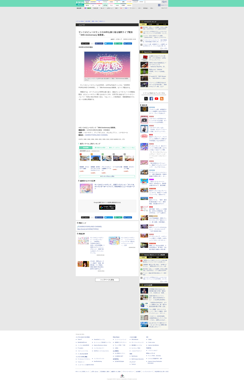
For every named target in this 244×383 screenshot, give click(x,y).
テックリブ (132, 362)
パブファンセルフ (152, 350)
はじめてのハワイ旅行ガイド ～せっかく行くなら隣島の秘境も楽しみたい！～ (158, 324)
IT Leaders (80, 348)
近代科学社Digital (119, 361)
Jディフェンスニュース (138, 342)
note (119, 43)
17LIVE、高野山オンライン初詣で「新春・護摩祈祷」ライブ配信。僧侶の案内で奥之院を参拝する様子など (97, 265)
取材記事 (96, 8)
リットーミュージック (120, 339)
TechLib (134, 364)
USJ (139, 8)
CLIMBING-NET (119, 356)
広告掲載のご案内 (104, 371)
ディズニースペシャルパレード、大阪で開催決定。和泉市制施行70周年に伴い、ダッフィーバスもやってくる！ (155, 41)
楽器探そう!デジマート (121, 342)
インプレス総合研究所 (83, 345)
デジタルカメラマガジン (84, 359)
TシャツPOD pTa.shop (154, 355)
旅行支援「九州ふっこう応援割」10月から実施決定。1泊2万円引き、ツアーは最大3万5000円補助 (155, 29)
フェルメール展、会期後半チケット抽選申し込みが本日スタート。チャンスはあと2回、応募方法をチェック (155, 46)
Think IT (80, 339)
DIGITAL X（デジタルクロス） (102, 351)
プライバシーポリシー (128, 371)
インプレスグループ (147, 371)
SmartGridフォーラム (99, 339)
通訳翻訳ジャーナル (137, 345)
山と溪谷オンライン (120, 353)
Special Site (148, 52)
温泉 (116, 8)
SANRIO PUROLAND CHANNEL (96, 135)
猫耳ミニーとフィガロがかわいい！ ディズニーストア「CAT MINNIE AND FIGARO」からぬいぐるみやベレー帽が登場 (158, 231)
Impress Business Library (100, 345)
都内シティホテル (114, 147)
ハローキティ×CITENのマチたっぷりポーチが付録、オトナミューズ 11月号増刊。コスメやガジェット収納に (155, 33)
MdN (131, 353)
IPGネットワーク (150, 353)
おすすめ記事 (148, 285)
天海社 (150, 339)
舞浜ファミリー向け (129, 147)
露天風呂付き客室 (100, 147)
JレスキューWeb (136, 348)
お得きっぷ (110, 8)
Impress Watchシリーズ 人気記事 (154, 255)
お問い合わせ (94, 371)
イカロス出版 (133, 337)
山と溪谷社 (116, 351)
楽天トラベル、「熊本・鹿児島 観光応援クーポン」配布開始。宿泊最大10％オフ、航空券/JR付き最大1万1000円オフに (158, 203)
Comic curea (151, 342)
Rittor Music (116, 337)
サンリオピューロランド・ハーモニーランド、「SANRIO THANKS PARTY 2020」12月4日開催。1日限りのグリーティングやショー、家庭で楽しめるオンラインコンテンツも (97, 245)
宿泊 (151, 8)
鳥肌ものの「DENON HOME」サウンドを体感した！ (157, 71)
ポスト (86, 43)
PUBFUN (148, 348)
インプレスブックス (99, 358)
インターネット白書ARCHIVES (86, 364)
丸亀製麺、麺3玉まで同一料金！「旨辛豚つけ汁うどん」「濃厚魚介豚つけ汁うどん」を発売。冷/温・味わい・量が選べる (155, 266)
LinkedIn (129, 43)
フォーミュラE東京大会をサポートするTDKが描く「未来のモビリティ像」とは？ (158, 84)
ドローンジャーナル (83, 351)
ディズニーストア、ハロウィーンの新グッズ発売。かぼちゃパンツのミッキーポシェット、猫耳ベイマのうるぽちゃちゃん (158, 240)
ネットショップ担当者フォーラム (102, 342)
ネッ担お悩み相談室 (83, 353)
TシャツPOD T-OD (120, 345)
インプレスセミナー (99, 348)
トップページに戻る (107, 280)
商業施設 (145, 8)
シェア (100, 43)
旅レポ (102, 8)
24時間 (150, 24)
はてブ (110, 43)
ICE (147, 337)
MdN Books (135, 356)
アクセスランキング (150, 22)
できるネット (81, 362)
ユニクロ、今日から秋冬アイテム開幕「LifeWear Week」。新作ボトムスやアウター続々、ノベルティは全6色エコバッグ (155, 37)
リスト (92, 43)
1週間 (157, 24)
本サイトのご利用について (82, 371)
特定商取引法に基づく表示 (162, 371)
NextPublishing (98, 361)
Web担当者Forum (82, 342)
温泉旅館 (85, 147)
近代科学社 (116, 359)
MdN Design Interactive (138, 359)
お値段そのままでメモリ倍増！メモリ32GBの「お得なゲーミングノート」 (157, 58)
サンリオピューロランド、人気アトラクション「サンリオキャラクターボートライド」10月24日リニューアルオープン (115, 186)
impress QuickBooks (153, 345)
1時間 (143, 24)
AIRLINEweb (135, 339)
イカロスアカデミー (137, 351)
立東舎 (116, 348)
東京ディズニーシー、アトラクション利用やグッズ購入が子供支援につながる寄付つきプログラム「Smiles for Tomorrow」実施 (158, 140)
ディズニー (133, 8)
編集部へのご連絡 (115, 371)
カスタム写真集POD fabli (155, 358)
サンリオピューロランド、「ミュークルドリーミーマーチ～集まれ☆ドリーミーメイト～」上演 (128, 241)
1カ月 (164, 24)
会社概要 (138, 371)
